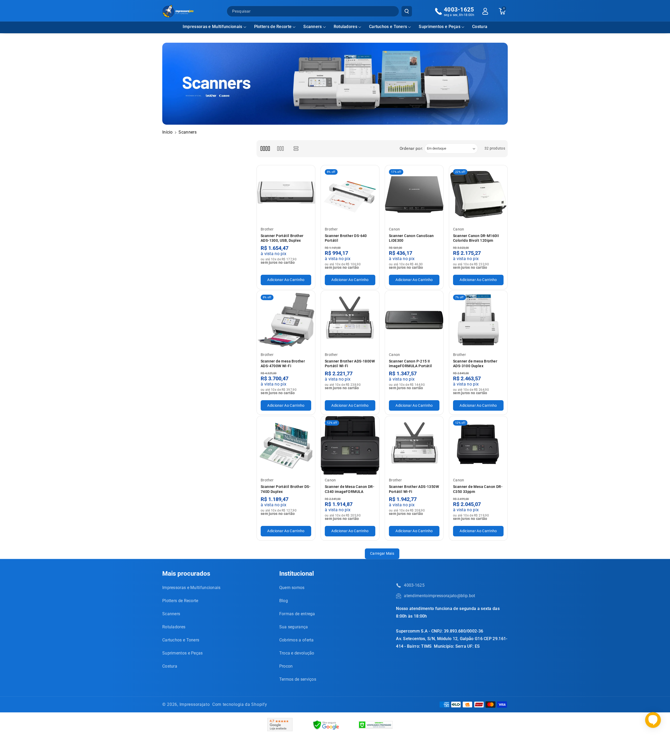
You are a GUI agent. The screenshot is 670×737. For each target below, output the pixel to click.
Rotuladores (345, 26)
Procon (286, 666)
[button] (214, 27)
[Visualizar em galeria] (280, 149)
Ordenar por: (411, 148)
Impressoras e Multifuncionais (212, 26)
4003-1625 (414, 585)
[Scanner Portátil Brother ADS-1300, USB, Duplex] (286, 194)
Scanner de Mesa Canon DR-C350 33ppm (477, 489)
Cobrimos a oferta (296, 639)
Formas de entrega (297, 613)
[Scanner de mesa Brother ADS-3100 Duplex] (478, 320)
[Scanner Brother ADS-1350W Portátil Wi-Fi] (414, 445)
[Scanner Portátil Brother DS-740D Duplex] (286, 445)
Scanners (312, 26)
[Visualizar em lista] (296, 149)
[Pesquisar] (406, 11)
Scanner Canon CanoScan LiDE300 (411, 238)
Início (167, 132)
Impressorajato (195, 704)
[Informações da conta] (485, 11)
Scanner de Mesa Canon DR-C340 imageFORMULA (349, 489)
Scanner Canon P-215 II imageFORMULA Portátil (410, 363)
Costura (169, 666)
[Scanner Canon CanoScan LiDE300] (414, 194)
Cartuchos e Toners (388, 26)
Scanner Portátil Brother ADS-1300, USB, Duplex (282, 238)
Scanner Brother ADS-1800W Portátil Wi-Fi (350, 363)
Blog (283, 600)
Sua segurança (293, 626)
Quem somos (292, 587)
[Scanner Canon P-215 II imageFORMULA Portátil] (414, 320)
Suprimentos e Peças (439, 26)
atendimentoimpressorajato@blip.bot (439, 595)
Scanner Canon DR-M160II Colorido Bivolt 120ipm (476, 238)
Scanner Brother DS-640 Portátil (346, 238)
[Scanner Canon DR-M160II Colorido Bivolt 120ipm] (478, 194)
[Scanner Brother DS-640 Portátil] (350, 194)
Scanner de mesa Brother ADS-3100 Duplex (475, 363)
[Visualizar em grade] (265, 149)
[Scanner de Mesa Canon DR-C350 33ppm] (478, 445)
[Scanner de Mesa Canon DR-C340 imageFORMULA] (350, 445)
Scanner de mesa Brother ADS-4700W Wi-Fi (283, 363)
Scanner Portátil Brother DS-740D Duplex (285, 489)
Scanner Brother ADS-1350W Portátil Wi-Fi (414, 489)
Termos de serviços (297, 679)
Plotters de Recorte (273, 26)
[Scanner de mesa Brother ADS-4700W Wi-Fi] (286, 320)
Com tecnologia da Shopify (239, 704)
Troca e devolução (296, 653)
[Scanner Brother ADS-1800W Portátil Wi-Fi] (350, 320)
